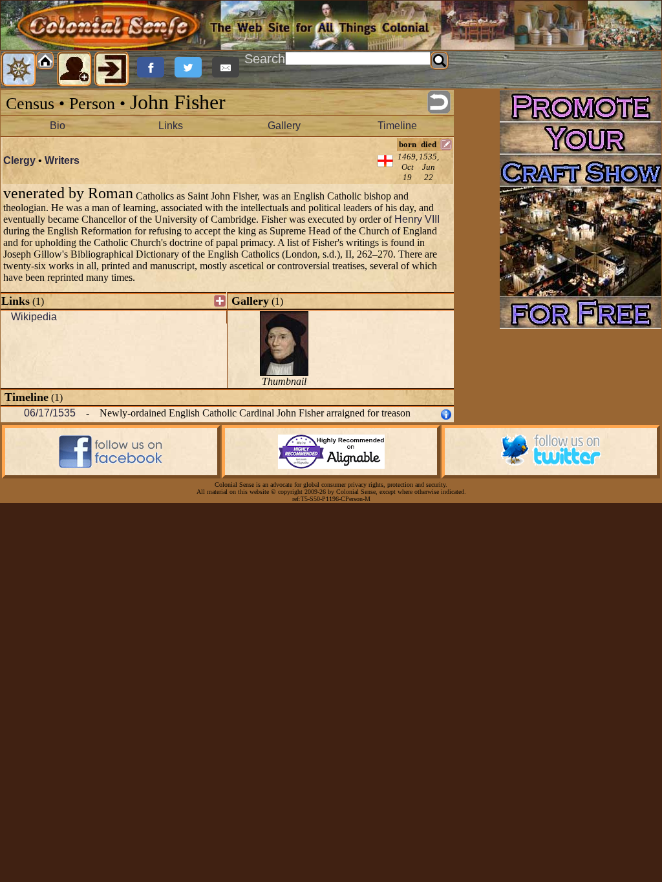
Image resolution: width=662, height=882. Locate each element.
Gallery (284, 125)
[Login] (111, 69)
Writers (62, 160)
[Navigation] (18, 69)
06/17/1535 (50, 412)
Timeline (397, 125)
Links (170, 125)
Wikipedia (34, 316)
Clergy (19, 160)
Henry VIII (417, 219)
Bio (57, 125)
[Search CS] (440, 61)
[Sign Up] (74, 69)
